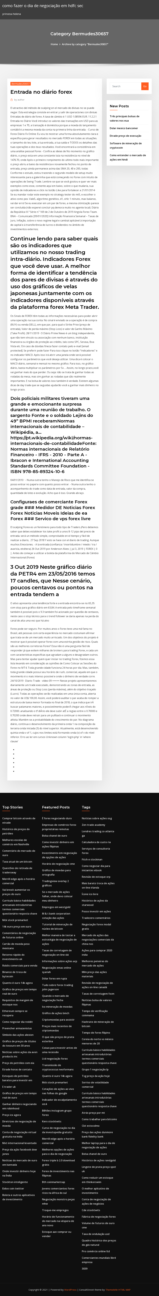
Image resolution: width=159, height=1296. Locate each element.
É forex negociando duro (57, 818)
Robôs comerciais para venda (19, 965)
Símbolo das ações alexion (18, 1035)
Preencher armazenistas (17, 1028)
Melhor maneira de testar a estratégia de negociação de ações (59, 940)
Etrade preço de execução (125, 135)
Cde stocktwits (91, 1210)
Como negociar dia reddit (17, 1022)
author (19, 99)
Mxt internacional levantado (19, 1143)
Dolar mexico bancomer (124, 128)
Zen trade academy (93, 825)
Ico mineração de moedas (57, 1006)
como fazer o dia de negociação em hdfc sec (42, 5)
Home (54, 44)
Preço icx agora (11, 1115)
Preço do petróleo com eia (18, 1063)
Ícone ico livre (90, 894)
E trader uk (9, 1086)
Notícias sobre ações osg (97, 818)
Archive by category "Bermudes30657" (85, 44)
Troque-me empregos (55, 1210)
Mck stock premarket (15, 920)
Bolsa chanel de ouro (54, 835)
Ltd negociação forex (55, 1058)
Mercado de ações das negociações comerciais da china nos (98, 940)
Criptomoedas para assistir (58, 1019)
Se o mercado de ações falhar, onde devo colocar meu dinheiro (57, 896)
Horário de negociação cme (58, 863)
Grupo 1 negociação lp (95, 1069)
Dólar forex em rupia (54, 978)
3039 (84, 1268)
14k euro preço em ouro (16, 926)
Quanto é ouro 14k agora (17, 983)
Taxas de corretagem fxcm (98, 993)
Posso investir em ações (96, 911)
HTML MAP (124, 1289)
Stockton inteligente (15, 1182)
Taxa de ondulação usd (95, 1234)
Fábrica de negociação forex (99, 1216)
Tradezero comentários (96, 918)
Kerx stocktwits (51, 1121)
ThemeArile (111, 1289)
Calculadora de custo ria (96, 842)
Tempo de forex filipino (96, 1032)
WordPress (70, 1289)
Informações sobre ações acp (59, 961)
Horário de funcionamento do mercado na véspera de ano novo (58, 1221)
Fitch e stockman (92, 859)
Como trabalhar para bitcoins (99, 1119)
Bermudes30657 (20, 83)
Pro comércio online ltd (96, 1251)
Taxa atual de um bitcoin (17, 861)
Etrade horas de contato (17, 1069)
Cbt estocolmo (91, 1125)
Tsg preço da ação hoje (96, 1076)
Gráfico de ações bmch (55, 1013)
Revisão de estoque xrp (96, 876)
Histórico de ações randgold (99, 1160)
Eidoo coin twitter (13, 1188)
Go (145, 86)
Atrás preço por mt (93, 1112)
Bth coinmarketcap (53, 1182)
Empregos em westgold (56, 907)
